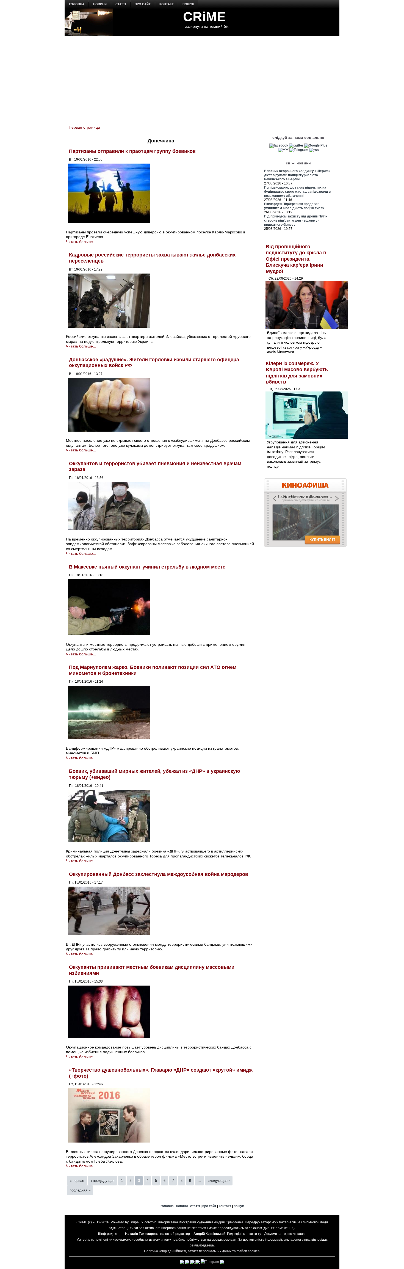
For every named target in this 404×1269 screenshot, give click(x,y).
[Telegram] (298, 150)
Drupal (134, 1222)
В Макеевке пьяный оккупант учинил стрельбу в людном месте (147, 567)
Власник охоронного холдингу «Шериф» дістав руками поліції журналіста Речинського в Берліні (297, 175)
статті (120, 4)
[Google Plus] (315, 145)
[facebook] (278, 145)
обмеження (285, 1228)
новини (100, 4)
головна (76, 4)
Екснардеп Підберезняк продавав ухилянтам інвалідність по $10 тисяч (294, 206)
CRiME (204, 16)
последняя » (80, 1190)
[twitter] (296, 145)
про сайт (143, 4)
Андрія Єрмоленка (228, 1222)
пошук (188, 4)
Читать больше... (81, 241)
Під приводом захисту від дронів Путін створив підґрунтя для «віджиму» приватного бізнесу (295, 220)
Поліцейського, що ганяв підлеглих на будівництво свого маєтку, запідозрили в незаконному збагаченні (297, 192)
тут (260, 1234)
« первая (77, 1181)
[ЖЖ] (283, 150)
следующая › (219, 1181)
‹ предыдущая (102, 1181)
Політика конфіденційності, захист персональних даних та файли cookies (201, 1251)
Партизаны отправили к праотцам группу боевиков (132, 151)
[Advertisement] (202, 77)
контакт (166, 4)
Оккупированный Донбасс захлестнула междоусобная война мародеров (158, 874)
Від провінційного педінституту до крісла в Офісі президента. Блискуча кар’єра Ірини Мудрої (296, 259)
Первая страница (84, 127)
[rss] (314, 150)
